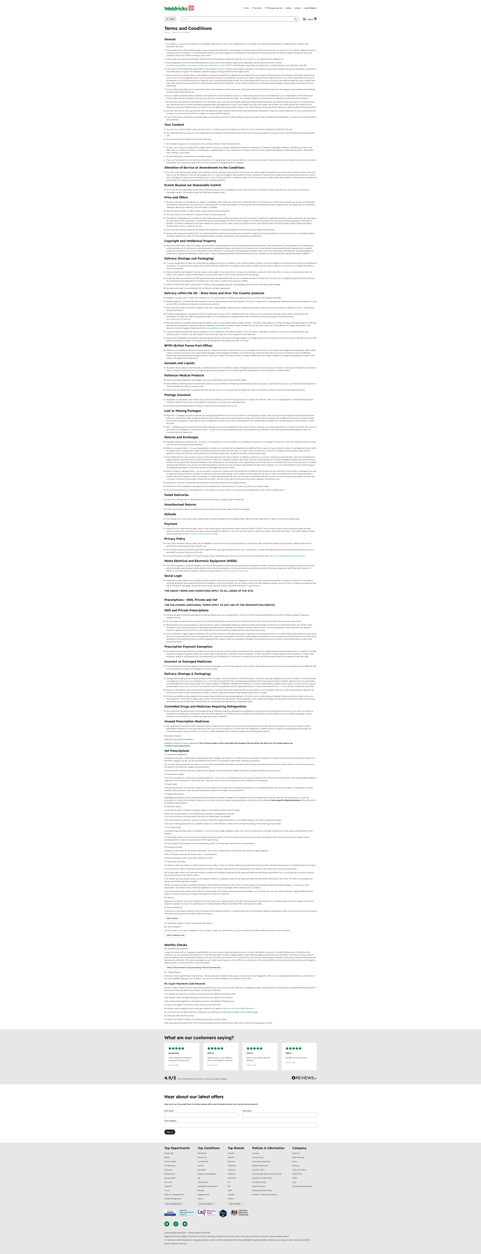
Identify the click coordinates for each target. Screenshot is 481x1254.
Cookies (255, 1153)
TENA (230, 1190)
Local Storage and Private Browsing (266, 1174)
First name (168, 1111)
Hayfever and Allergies (207, 1174)
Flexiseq (231, 1161)
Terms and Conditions (261, 1161)
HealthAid (232, 1166)
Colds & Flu (202, 1157)
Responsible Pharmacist (302, 1186)
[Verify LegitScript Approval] (223, 1213)
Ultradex (231, 1194)
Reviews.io (210, 1079)
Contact (297, 8)
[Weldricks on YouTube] (184, 1223)
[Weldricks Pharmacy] (181, 8)
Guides (288, 8)
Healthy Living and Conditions (264, 1194)
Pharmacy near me (274, 8)
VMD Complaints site (175, 935)
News (294, 1161)
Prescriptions (169, 1174)
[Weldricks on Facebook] (166, 1223)
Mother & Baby (170, 1161)
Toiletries (168, 1186)
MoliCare (231, 1174)
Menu (172, 19)
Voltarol (231, 1199)
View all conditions (206, 1204)
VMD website (172, 918)
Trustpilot (223, 1079)
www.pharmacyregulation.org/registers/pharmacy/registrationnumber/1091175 (199, 65)
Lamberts (231, 1170)
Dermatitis (202, 1170)
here (220, 930)
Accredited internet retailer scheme (274, 1236)
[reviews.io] (304, 1078)
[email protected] (190, 686)
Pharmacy (168, 1170)
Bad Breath (202, 1153)
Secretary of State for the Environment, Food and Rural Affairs (233, 1236)
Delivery (295, 1166)
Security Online (258, 1170)
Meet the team (298, 1157)
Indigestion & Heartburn (208, 1186)
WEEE (294, 1178)
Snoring (201, 1190)
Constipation (203, 1161)
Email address (170, 1121)
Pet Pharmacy (170, 1166)
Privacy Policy (258, 1157)
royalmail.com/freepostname (177, 746)
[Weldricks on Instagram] (175, 1223)
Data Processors (258, 1186)
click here (205, 978)
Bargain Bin (169, 1153)
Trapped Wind (203, 1194)
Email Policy (297, 1174)
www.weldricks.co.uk (284, 50)
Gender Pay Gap (259, 1182)
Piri (229, 1182)
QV (229, 1186)
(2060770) (206, 1233)
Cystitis (201, 1166)
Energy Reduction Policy (262, 1190)
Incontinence (203, 1182)
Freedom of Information (262, 1178)
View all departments (173, 1204)
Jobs (294, 1182)
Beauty (167, 1157)
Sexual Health (169, 1178)
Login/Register (310, 8)
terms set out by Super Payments (240, 1008)
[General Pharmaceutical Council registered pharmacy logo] (187, 1213)
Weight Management (172, 1199)
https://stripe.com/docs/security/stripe (201, 534)
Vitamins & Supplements (174, 1194)
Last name (247, 1111)
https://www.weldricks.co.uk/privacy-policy (287, 556)
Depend (231, 1157)
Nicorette (231, 1178)
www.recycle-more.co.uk (238, 571)
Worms (201, 1199)
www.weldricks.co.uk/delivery (178, 319)
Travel (166, 1190)
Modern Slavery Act (260, 1166)
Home (246, 8)
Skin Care (168, 1182)
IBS (199, 1178)
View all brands (234, 1204)
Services (258, 8)
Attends (231, 1153)
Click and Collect (299, 1170)
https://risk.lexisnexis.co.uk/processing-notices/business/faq (193, 967)
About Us (296, 1153)
